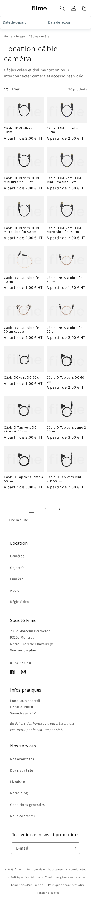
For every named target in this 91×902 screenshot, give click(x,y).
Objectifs (17, 567)
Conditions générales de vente (65, 877)
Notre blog (19, 793)
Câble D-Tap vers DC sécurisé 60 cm (20, 429)
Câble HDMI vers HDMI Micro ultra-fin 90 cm (64, 230)
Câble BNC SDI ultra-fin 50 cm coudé (22, 330)
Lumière (17, 579)
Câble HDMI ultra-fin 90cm (62, 130)
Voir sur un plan (23, 650)
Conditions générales (27, 804)
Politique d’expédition (25, 877)
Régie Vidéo (19, 601)
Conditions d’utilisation (27, 885)
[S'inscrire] (74, 848)
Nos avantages (22, 759)
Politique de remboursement (45, 869)
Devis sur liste (21, 770)
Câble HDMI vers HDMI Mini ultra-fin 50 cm (21, 180)
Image (20, 36)
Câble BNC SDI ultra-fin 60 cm (65, 280)
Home (8, 36)
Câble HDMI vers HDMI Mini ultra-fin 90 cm (64, 180)
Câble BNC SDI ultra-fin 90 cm (65, 330)
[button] (6, 8)
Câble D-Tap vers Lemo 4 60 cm (23, 479)
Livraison (17, 781)
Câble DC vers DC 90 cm (23, 378)
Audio (15, 590)
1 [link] (32, 509)
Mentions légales (48, 893)
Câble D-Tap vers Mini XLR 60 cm (64, 479)
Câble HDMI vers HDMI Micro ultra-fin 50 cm (21, 230)
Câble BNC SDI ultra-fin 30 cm (22, 280)
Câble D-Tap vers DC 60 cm (65, 379)
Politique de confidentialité (66, 885)
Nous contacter (22, 816)
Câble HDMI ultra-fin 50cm (20, 130)
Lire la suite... (20, 520)
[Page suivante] (59, 509)
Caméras (17, 556)
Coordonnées (77, 869)
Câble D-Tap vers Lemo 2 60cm (66, 429)
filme (18, 869)
